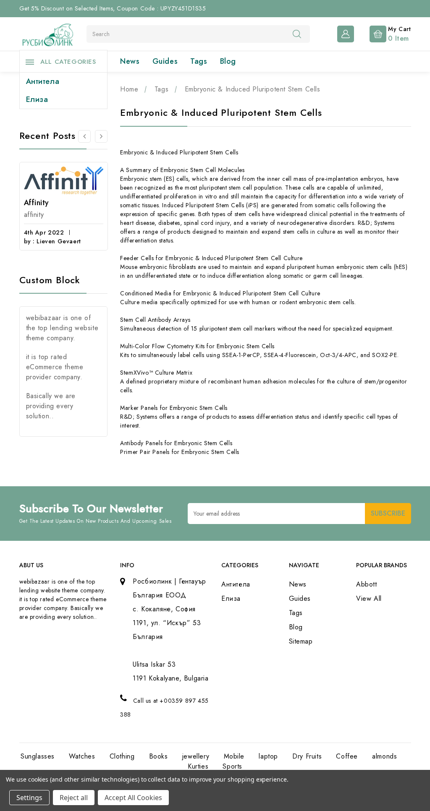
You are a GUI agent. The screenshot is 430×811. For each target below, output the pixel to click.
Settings (29, 797)
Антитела (43, 81)
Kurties (198, 766)
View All (369, 598)
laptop (268, 756)
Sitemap (301, 641)
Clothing (122, 756)
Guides (165, 61)
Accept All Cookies (133, 797)
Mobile (234, 756)
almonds (384, 756)
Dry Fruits (307, 756)
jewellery (195, 756)
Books (158, 756)
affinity (36, 202)
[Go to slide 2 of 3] (84, 136)
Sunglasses (38, 756)
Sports (232, 766)
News (129, 61)
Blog (228, 61)
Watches (82, 756)
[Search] (297, 34)
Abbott (366, 584)
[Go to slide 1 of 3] (101, 136)
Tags (198, 61)
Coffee (347, 756)
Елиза (37, 99)
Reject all (74, 797)
